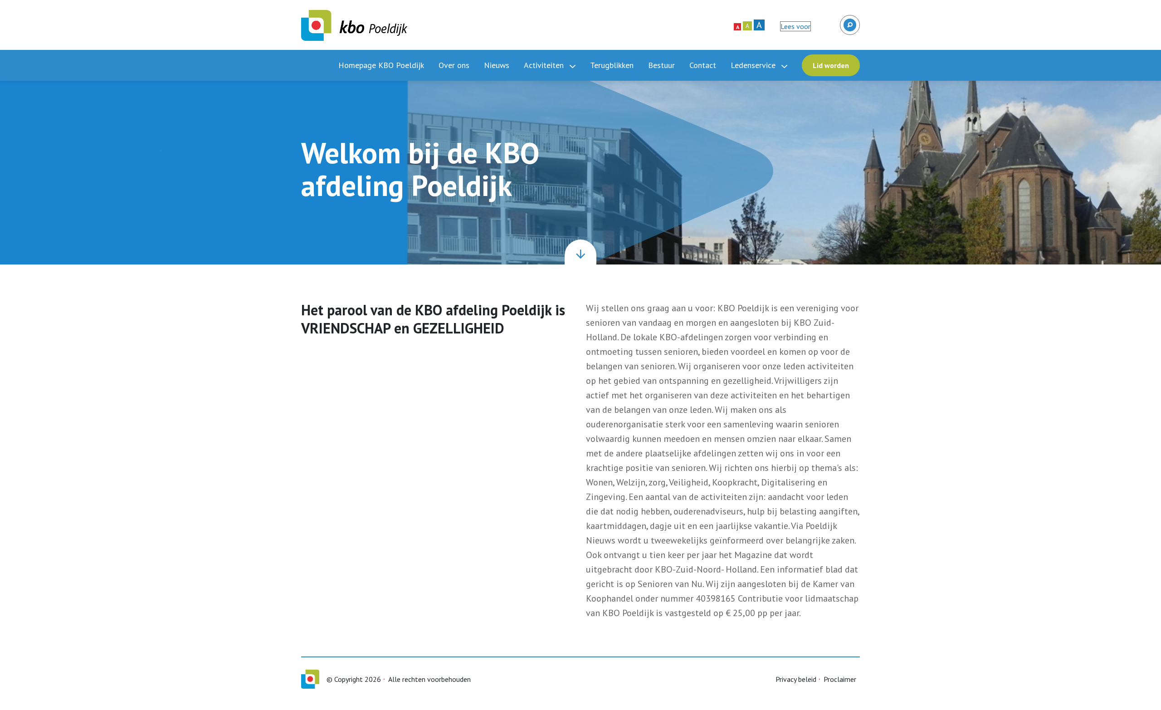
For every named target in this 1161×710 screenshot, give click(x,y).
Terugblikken (612, 65)
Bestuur (661, 65)
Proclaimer (840, 679)
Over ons (454, 65)
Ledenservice (754, 65)
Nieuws (496, 65)
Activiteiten (545, 65)
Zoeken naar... (849, 20)
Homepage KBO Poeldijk (381, 65)
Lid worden (831, 65)
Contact (702, 65)
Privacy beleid (796, 679)
